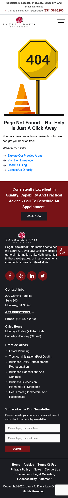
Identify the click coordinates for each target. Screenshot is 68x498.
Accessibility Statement (35, 479)
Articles (29, 464)
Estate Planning (19, 351)
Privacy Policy (20, 469)
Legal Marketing (44, 474)
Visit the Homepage (20, 160)
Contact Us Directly (20, 170)
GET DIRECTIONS (18, 312)
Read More (41, 262)
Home (16, 464)
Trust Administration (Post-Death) (30, 356)
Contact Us (52, 469)
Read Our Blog (17, 165)
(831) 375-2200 (53, 10)
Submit (18, 449)
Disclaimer (22, 474)
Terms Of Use (47, 464)
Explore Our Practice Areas (25, 155)
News (37, 469)
